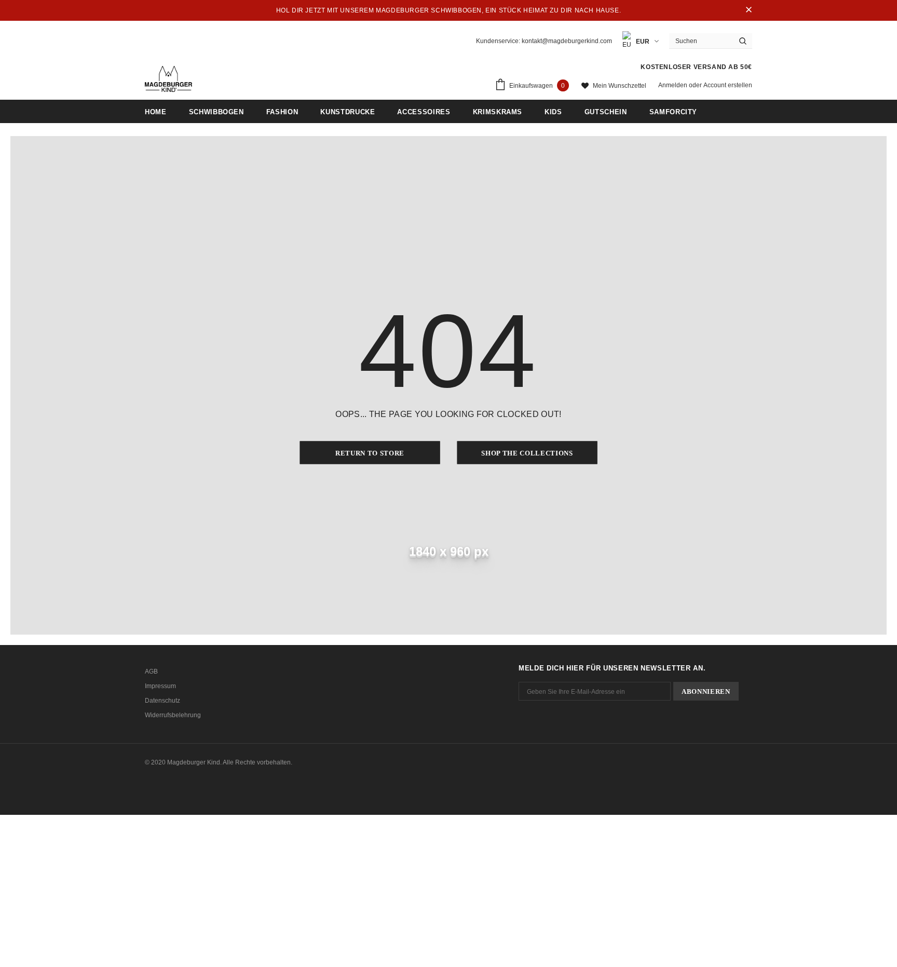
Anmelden (673, 85)
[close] (748, 10)
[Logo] (168, 79)
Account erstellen (727, 85)
